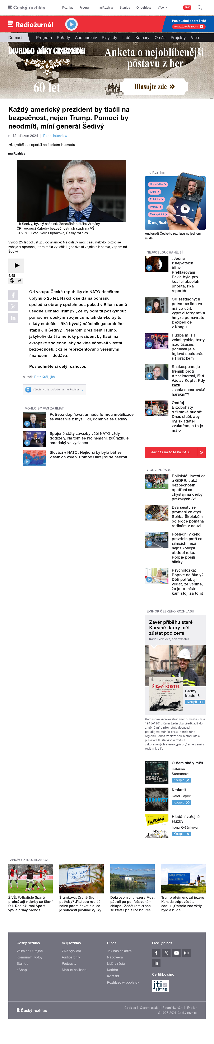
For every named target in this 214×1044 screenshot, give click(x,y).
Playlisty (109, 37)
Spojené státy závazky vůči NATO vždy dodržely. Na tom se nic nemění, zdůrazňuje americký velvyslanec (89, 438)
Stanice (125, 7)
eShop (22, 970)
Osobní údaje (149, 1007)
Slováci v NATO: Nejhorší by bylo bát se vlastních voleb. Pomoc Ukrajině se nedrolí (88, 454)
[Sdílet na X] (13, 306)
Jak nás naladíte (119, 951)
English (192, 1007)
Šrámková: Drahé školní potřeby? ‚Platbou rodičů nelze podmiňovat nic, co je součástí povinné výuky (80, 904)
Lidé (126, 37)
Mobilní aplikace (74, 970)
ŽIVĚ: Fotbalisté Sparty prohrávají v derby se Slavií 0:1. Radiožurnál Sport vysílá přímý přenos (30, 904)
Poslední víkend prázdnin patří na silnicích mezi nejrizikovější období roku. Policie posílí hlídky (187, 548)
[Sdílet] (19, 281)
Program (85, 7)
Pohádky (155, 199)
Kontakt (113, 976)
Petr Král (41, 377)
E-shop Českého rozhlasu (170, 611)
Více (197, 37)
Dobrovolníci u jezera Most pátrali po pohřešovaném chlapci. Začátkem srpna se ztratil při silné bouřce (132, 904)
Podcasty (69, 964)
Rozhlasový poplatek (123, 982)
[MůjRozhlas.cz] (16, 154)
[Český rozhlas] (26, 7)
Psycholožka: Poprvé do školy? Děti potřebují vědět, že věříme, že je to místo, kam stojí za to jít (188, 581)
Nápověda (115, 957)
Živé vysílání (157, 214)
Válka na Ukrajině (30, 951)
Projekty (178, 37)
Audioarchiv (86, 37)
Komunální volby (29, 957)
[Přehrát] (16, 266)
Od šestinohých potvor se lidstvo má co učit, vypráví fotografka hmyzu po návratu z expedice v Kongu (188, 313)
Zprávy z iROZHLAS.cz (29, 860)
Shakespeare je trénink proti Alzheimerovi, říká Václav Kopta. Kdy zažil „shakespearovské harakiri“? (188, 380)
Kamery (142, 37)
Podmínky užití (173, 1007)
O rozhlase (144, 7)
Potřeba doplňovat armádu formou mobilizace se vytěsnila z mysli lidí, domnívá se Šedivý (92, 416)
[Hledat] (200, 7)
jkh (52, 377)
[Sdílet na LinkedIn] (13, 318)
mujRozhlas (106, 7)
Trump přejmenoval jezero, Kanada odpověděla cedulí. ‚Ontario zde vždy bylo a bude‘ (183, 904)
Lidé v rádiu (116, 964)
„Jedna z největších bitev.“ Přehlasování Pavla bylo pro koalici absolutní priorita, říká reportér (186, 274)
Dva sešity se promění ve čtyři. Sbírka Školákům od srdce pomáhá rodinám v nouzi (188, 516)
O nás (160, 37)
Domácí (15, 37)
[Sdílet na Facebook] (13, 295)
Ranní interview (55, 136)
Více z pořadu (159, 470)
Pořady (63, 37)
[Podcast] (12, 281)
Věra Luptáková (52, 233)
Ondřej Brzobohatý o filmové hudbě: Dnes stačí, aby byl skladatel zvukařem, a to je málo (187, 416)
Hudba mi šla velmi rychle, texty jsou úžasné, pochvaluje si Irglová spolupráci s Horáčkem (188, 346)
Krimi (153, 191)
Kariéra (112, 970)
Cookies (130, 1007)
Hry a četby (156, 184)
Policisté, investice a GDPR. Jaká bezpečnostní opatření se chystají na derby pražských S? (189, 487)
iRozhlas (67, 7)
